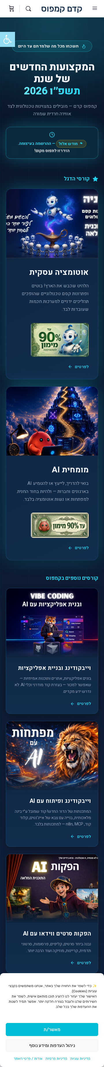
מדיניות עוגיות (80, 1059)
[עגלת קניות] (11, 8)
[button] (7, 39)
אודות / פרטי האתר (28, 1059)
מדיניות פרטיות (56, 1059)
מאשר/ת (52, 1029)
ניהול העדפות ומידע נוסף (52, 1045)
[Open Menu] (94, 8)
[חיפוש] (27, 8)
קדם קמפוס (61, 9)
